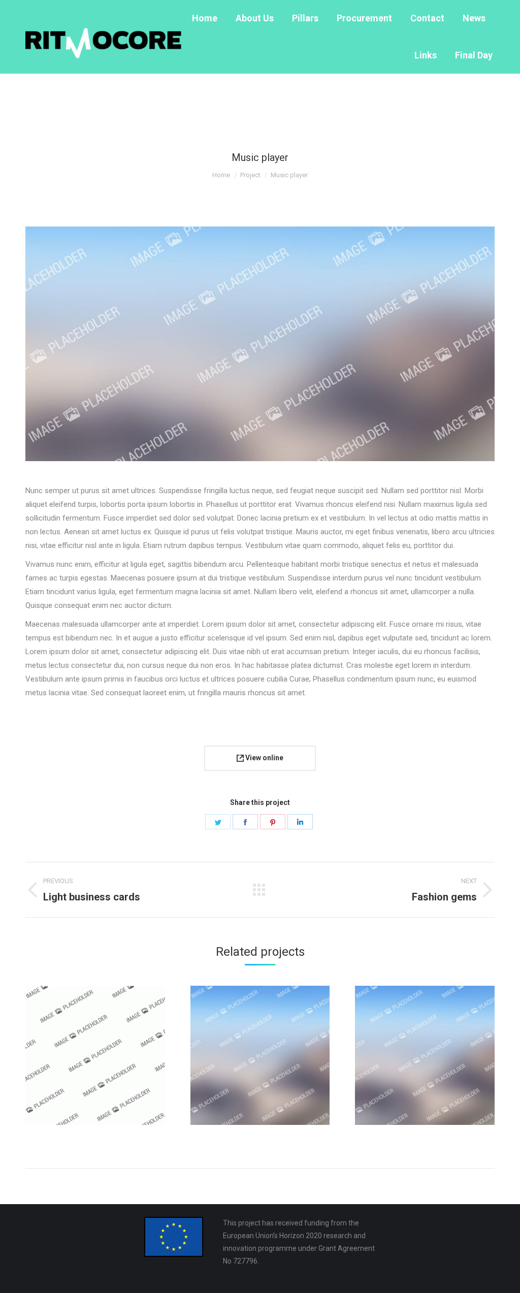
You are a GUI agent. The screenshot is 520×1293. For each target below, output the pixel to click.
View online (263, 758)
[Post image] (95, 1055)
